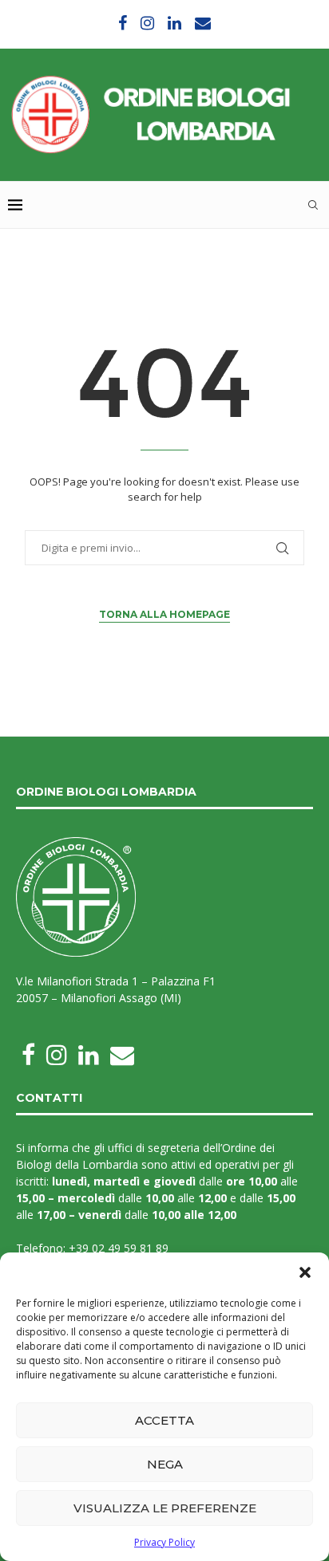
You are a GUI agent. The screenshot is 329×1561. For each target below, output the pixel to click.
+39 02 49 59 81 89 (118, 1248)
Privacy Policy (164, 1542)
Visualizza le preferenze (164, 1508)
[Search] (313, 205)
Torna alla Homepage (164, 614)
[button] (305, 1272)
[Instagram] (147, 22)
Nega (165, 1464)
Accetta (164, 1420)
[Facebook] (122, 22)
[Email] (203, 22)
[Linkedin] (174, 22)
